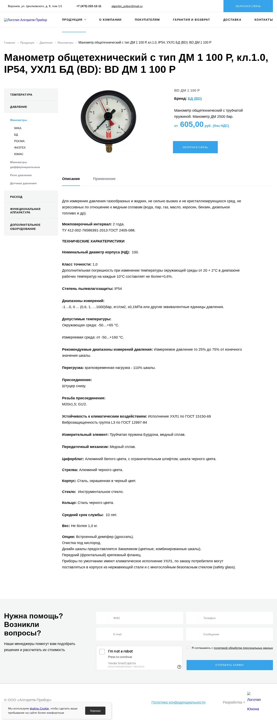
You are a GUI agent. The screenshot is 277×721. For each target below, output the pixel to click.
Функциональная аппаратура (25, 210)
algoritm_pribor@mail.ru (127, 6)
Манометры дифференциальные (25, 165)
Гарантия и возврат (191, 19)
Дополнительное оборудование (25, 226)
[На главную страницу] (29, 19)
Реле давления (21, 175)
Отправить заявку (229, 665)
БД (16, 134)
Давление (18, 106)
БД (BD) (195, 98)
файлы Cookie (39, 708)
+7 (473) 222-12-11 (88, 6)
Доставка (232, 19)
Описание (71, 179)
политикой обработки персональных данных (243, 647)
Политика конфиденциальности (178, 702)
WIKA (17, 128)
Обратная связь (248, 6)
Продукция (73, 19)
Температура (21, 94)
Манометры (18, 120)
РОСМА (19, 141)
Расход (16, 196)
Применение (104, 179)
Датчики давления (23, 183)
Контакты (263, 19)
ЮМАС (18, 154)
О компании (110, 19)
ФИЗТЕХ (20, 147)
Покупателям (147, 19)
